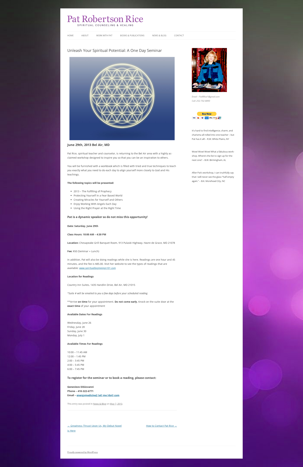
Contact (179, 35)
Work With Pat (104, 35)
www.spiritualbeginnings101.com (97, 268)
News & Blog (159, 35)
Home (70, 35)
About (85, 35)
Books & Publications (132, 35)
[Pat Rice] (105, 26)
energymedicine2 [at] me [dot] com (98, 395)
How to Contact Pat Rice (161, 425)
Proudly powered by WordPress (82, 452)
